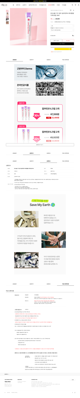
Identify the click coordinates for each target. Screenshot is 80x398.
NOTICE (6, 374)
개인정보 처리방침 (14, 392)
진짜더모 (18, 5)
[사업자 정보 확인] (43, 384)
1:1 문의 (73, 379)
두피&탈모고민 (42, 5)
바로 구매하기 (62, 43)
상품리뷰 (31, 59)
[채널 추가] (70, 49)
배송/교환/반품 (65, 59)
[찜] (73, 49)
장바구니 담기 (56, 40)
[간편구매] (61, 49)
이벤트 (58, 5)
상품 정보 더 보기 (39, 144)
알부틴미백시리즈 (33, 5)
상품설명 (14, 59)
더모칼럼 (64, 5)
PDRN (51, 5)
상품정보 (49, 59)
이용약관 (8, 392)
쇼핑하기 (24, 5)
